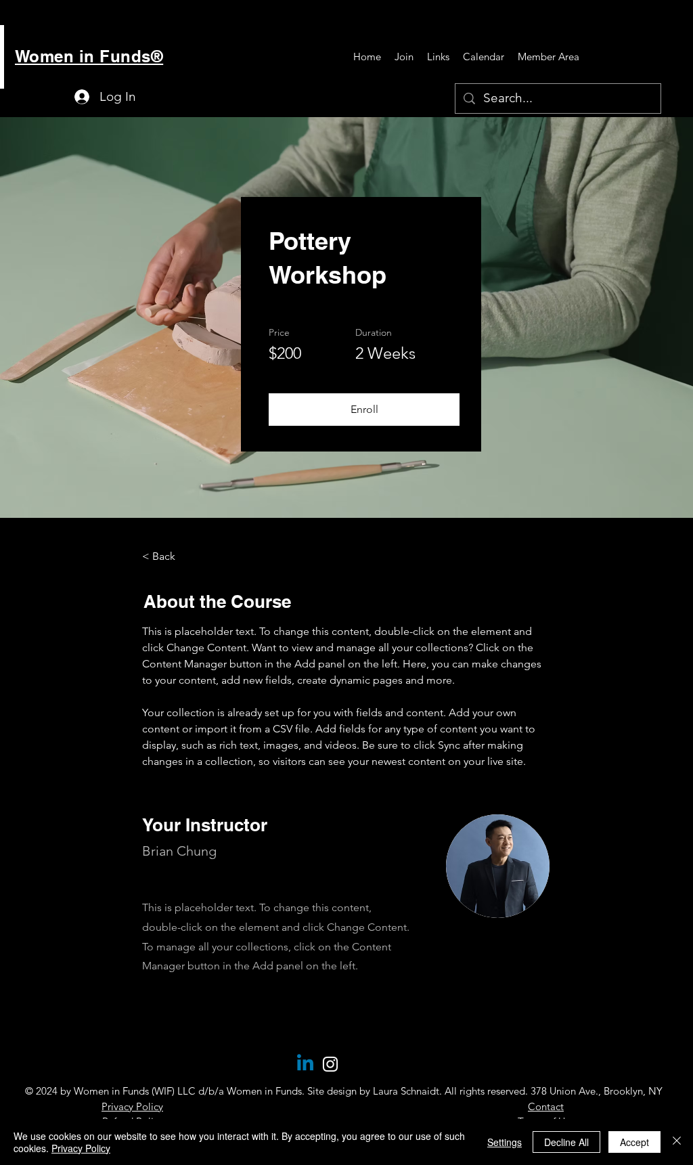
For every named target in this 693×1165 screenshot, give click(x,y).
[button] (364, 409)
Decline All (566, 1142)
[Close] (677, 1142)
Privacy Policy (80, 1148)
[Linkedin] (305, 1064)
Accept (634, 1142)
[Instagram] (330, 1064)
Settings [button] (504, 1142)
